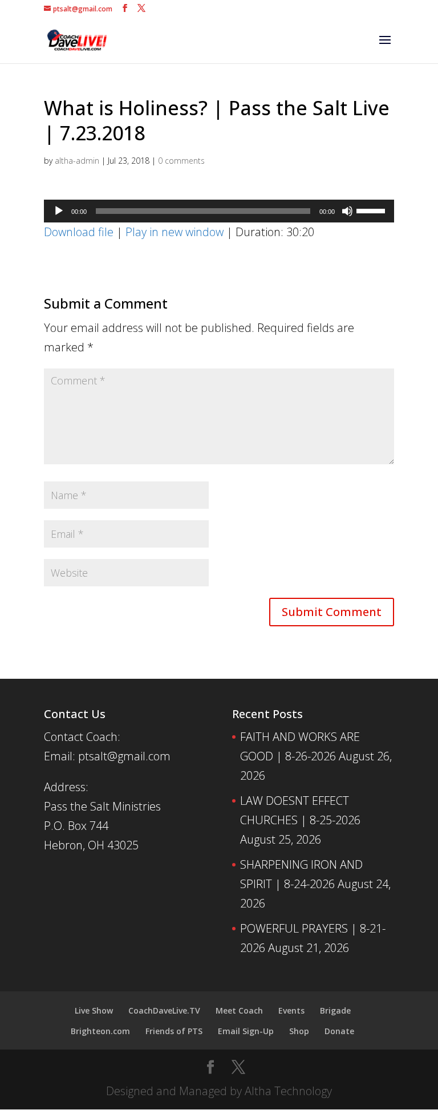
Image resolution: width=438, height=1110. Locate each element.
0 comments (181, 160)
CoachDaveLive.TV (164, 1010)
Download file (78, 232)
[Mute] (347, 211)
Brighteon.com (100, 1031)
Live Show (94, 1010)
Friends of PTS (173, 1031)
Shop (299, 1031)
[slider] (372, 210)
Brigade (335, 1010)
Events (291, 1010)
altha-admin (77, 160)
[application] (219, 211)
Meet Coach (239, 1010)
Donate (339, 1031)
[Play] (58, 211)
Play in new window (174, 232)
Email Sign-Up (246, 1031)
